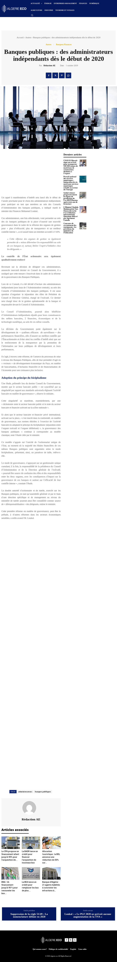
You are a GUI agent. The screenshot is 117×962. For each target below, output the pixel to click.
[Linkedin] (70, 940)
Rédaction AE (49, 65)
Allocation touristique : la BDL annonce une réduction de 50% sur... (51, 857)
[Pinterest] (62, 75)
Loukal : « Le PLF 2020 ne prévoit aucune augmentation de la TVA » (87, 915)
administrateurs (25, 792)
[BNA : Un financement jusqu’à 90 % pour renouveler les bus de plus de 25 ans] (10, 873)
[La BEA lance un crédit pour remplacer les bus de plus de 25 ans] (31, 873)
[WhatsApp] (68, 75)
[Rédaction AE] (31, 808)
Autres (28, 37)
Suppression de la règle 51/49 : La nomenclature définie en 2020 (29, 915)
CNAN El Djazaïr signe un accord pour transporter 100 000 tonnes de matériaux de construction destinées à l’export (70, 166)
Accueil (20, 37)
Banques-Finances (63, 45)
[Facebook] (49, 75)
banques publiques (43, 792)
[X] (55, 75)
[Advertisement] (39, 22)
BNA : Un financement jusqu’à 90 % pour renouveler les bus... (9, 888)
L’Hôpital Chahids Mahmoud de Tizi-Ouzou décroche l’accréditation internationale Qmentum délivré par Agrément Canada (70, 213)
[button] (32, 15)
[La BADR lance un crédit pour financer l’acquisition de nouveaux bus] (31, 842)
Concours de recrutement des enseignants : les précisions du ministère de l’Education (69, 228)
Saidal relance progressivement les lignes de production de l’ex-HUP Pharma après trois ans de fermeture (70, 198)
